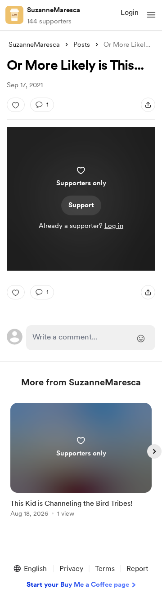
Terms (105, 568)
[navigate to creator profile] (14, 15)
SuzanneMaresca (53, 10)
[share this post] (148, 105)
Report (137, 568)
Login (130, 12)
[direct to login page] (90, 337)
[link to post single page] (81, 461)
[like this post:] (16, 105)
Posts (81, 44)
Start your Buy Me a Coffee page (78, 584)
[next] (154, 451)
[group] (81, 465)
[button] (151, 14)
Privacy (71, 568)
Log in (113, 226)
